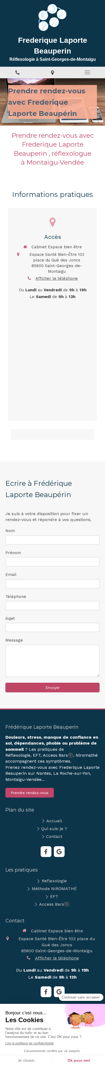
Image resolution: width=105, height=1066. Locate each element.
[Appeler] (17, 72)
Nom (10, 530)
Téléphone (15, 596)
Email (10, 574)
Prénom (13, 552)
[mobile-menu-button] (87, 72)
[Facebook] (46, 851)
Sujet (10, 618)
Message (14, 640)
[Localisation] (52, 72)
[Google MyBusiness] (59, 851)
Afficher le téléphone (57, 278)
